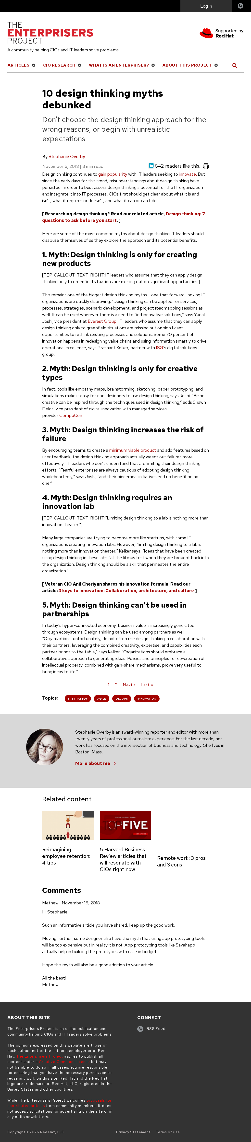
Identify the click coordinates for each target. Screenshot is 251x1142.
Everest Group (102, 321)
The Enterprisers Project (39, 1056)
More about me (92, 763)
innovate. (188, 174)
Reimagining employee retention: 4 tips (66, 856)
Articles (19, 65)
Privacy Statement (133, 1132)
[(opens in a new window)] (222, 34)
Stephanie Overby (67, 156)
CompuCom (71, 415)
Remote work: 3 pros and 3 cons (181, 861)
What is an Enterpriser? (119, 65)
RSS (241, 6)
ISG (159, 347)
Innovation (147, 699)
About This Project (187, 65)
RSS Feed (156, 1028)
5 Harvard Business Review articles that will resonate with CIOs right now (123, 859)
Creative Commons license (64, 1061)
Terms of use (168, 1132)
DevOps (122, 699)
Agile (101, 699)
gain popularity (112, 174)
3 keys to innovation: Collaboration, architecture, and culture (126, 590)
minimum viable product (132, 450)
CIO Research (59, 65)
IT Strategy (78, 699)
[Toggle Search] (235, 65)
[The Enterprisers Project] (50, 33)
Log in (206, 6)
